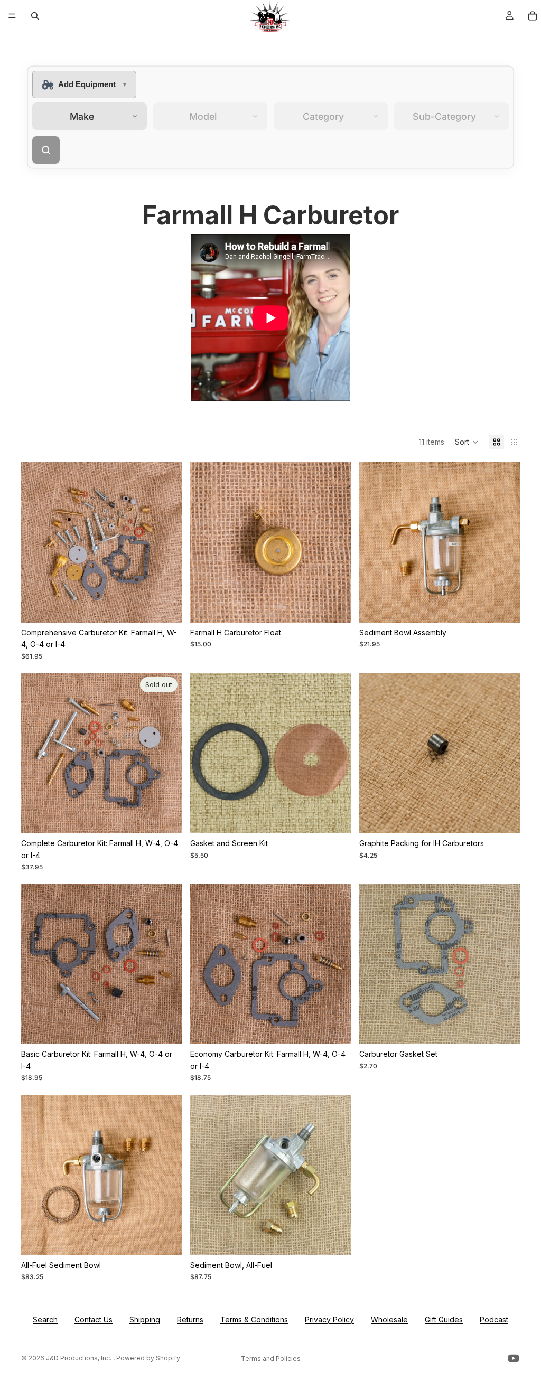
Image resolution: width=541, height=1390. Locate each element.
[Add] (165, 606)
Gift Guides (444, 1319)
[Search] (34, 15)
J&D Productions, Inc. (79, 1358)
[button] (467, 442)
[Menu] (12, 16)
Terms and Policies (271, 1359)
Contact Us (93, 1319)
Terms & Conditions (254, 1319)
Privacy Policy (329, 1319)
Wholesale (389, 1319)
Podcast (494, 1319)
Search (45, 1319)
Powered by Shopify (148, 1358)
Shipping (144, 1319)
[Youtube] (513, 1358)
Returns (190, 1319)
